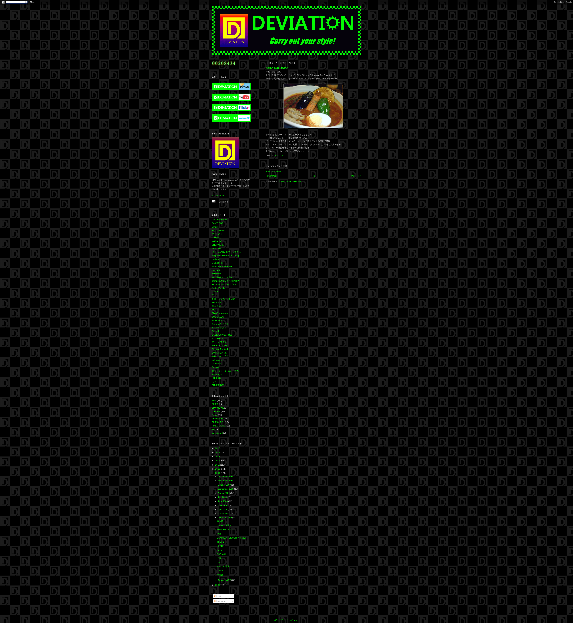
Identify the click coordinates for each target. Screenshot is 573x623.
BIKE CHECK (218, 422)
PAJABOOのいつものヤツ (224, 284)
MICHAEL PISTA (219, 346)
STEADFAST (218, 338)
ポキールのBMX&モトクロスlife (226, 252)
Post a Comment (273, 171)
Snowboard (217, 433)
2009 (218, 473)
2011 (217, 465)
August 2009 (224, 493)
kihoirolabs (217, 320)
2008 (218, 585)
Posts (218, 596)
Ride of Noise (218, 230)
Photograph (217, 419)
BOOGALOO (218, 317)
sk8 (213, 429)
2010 (218, 469)
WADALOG (217, 241)
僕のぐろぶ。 (218, 234)
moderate (216, 270)
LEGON (220, 546)
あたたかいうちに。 (221, 324)
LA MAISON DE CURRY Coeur (231, 538)
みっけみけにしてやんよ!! (224, 277)
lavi (218, 562)
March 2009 (224, 514)
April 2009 (223, 509)
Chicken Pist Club (220, 349)
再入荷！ (221, 521)
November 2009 (226, 481)
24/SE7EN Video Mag (222, 335)
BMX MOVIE (218, 408)
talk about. (217, 360)
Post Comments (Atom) (290, 181)
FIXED (215, 404)
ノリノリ (221, 558)
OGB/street (217, 263)
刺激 (219, 534)
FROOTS (216, 302)
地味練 (220, 575)
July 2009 (222, 497)
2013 (218, 457)
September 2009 (226, 489)
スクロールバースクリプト (286, 620)
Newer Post (271, 176)
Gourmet (280, 156)
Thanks (220, 542)
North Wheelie (218, 288)
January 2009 (224, 580)
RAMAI (220, 571)
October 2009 (224, 485)
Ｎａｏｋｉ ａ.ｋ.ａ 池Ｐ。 (226, 371)
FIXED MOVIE (218, 426)
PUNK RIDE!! (218, 385)
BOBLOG (216, 378)
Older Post (356, 176)
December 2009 (226, 477)
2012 (218, 461)
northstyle (216, 274)
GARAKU (221, 554)
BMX (214, 400)
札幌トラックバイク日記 (223, 299)
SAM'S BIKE (217, 223)
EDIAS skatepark (220, 313)
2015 (218, 448)
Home (314, 176)
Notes (214, 415)
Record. (215, 331)
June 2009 (223, 501)
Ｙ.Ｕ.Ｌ (215, 295)
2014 (218, 452)
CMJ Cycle (217, 306)
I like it (215, 292)
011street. (216, 363)
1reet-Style (217, 374)
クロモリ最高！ (224, 525)
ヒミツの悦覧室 (219, 327)
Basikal (215, 367)
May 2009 (223, 505)
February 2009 (225, 518)
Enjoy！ (220, 550)
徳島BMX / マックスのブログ (225, 281)
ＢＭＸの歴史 (223, 566)
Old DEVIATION (219, 220)
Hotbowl (216, 259)
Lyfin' (214, 382)
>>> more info (218, 195)
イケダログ (217, 238)
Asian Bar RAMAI (277, 67)
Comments (220, 601)
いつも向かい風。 (220, 353)
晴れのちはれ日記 (220, 356)
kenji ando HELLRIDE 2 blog (225, 256)
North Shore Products (222, 266)
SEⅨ (214, 310)
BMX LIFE (216, 248)
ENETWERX (218, 245)
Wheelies (216, 227)
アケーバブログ (219, 342)
